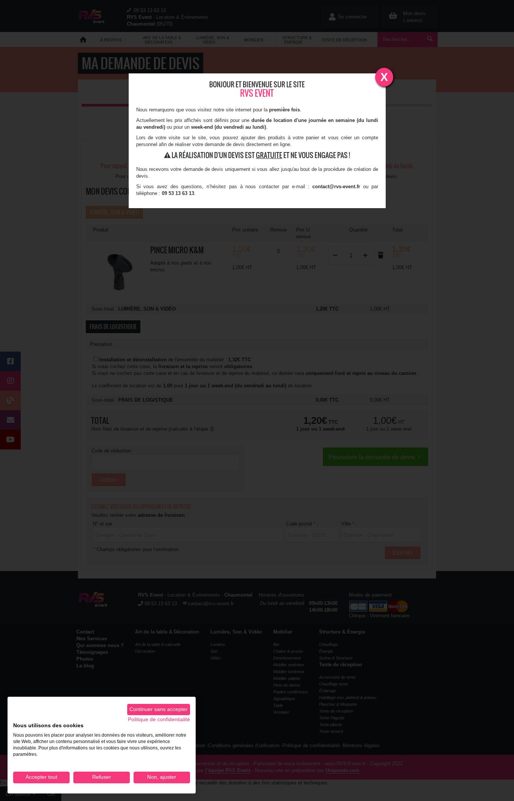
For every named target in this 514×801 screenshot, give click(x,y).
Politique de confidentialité (159, 719)
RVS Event (257, 93)
